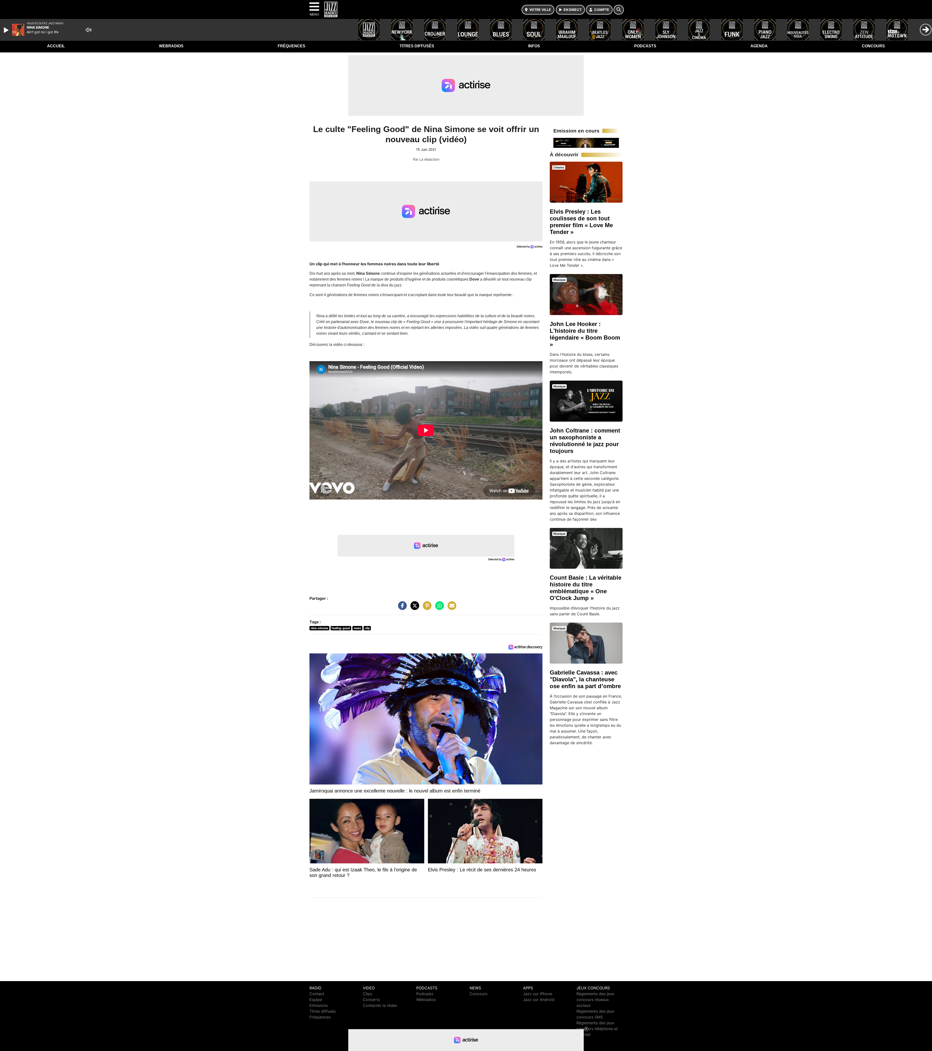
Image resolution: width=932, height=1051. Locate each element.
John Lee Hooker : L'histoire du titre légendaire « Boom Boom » (585, 334)
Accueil (56, 46)
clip (367, 628)
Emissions (318, 1005)
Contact (316, 993)
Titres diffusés (416, 46)
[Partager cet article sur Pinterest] (426, 608)
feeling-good (341, 628)
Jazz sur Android (538, 999)
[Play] (7, 30)
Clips (367, 993)
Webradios (171, 46)
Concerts (371, 999)
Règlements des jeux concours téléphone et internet (597, 1028)
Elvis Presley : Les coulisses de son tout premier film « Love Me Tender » (581, 221)
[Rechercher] (619, 10)
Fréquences (291, 46)
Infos (534, 46)
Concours (873, 46)
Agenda (759, 46)
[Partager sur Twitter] (413, 608)
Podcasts (645, 46)
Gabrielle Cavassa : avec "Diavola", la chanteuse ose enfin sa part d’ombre (585, 679)
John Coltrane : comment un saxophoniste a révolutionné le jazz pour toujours (585, 440)
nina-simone (319, 628)
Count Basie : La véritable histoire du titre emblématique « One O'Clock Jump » (585, 587)
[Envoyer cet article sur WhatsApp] (438, 608)
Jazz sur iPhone (537, 993)
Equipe (315, 999)
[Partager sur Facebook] (401, 608)
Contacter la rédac (380, 1005)
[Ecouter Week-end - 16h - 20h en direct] (586, 142)
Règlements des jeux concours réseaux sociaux (595, 999)
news (357, 628)
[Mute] (88, 29)
